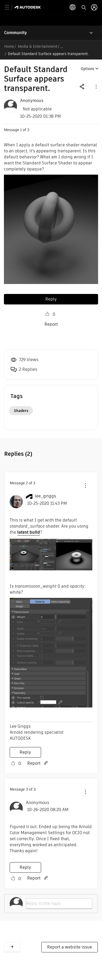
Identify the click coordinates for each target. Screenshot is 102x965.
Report (51, 324)
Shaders (21, 410)
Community (15, 33)
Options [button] (87, 68)
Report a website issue (69, 947)
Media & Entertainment (37, 46)
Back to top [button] (12, 947)
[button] (95, 86)
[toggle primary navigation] (10, 7)
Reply (51, 299)
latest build (28, 532)
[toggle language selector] (72, 7)
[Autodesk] (28, 7)
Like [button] (47, 314)
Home (9, 46)
